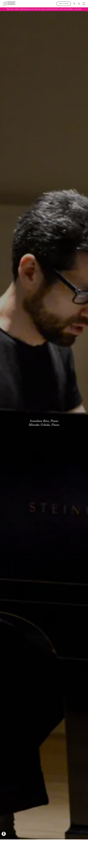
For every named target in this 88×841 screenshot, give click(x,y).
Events (63, 3)
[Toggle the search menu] (79, 4)
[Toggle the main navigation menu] (83, 3)
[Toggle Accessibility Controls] (3, 834)
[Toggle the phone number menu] (74, 4)
